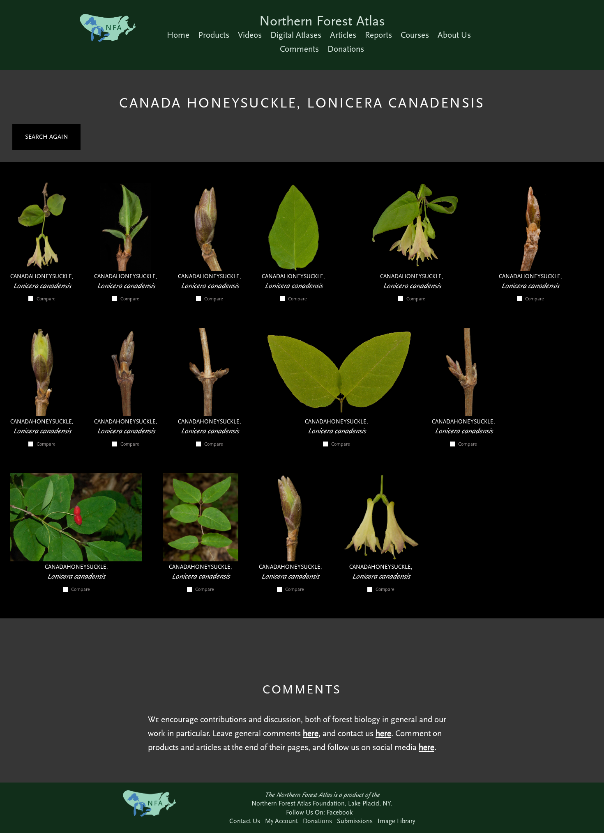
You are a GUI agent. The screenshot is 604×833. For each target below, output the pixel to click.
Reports (378, 35)
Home (178, 35)
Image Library (396, 821)
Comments (299, 48)
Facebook (340, 812)
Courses (415, 35)
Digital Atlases (295, 35)
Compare (46, 299)
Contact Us (244, 821)
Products (213, 35)
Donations (345, 48)
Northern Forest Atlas (322, 20)
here (310, 733)
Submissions (355, 821)
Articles (343, 35)
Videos (250, 35)
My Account (281, 821)
